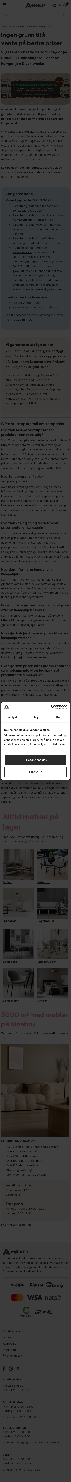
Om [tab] (58, 717)
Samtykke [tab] (13, 717)
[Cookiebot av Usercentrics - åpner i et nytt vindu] (51, 707)
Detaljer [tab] (36, 717)
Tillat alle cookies (35, 759)
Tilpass (33, 771)
